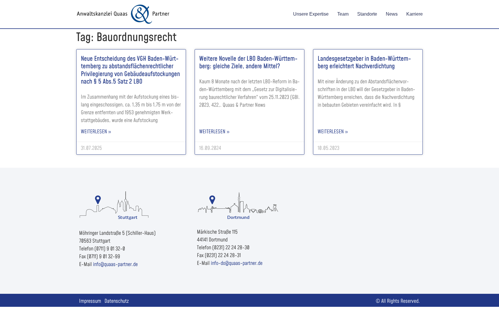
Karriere (414, 14)
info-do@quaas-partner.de (236, 263)
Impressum (90, 301)
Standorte (367, 14)
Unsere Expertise (311, 14)
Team (343, 14)
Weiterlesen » (96, 131)
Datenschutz (117, 301)
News (392, 14)
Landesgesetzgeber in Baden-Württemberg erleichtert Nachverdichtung (364, 62)
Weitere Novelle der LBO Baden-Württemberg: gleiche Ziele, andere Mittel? (248, 62)
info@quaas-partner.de (115, 264)
